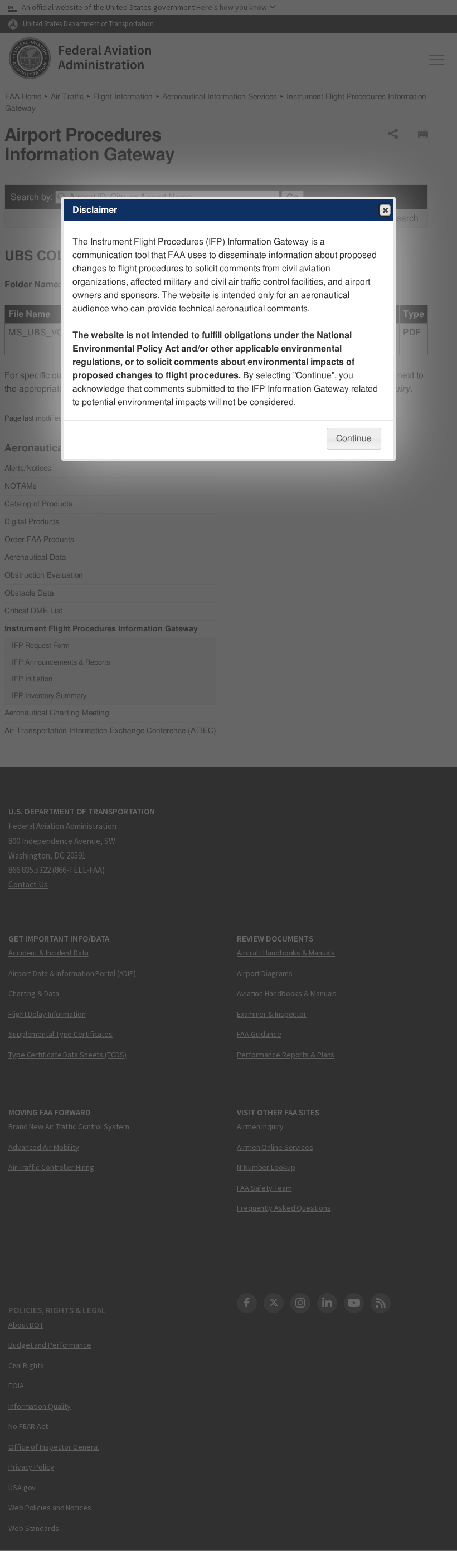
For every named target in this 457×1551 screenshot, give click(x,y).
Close (385, 210)
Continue (354, 438)
